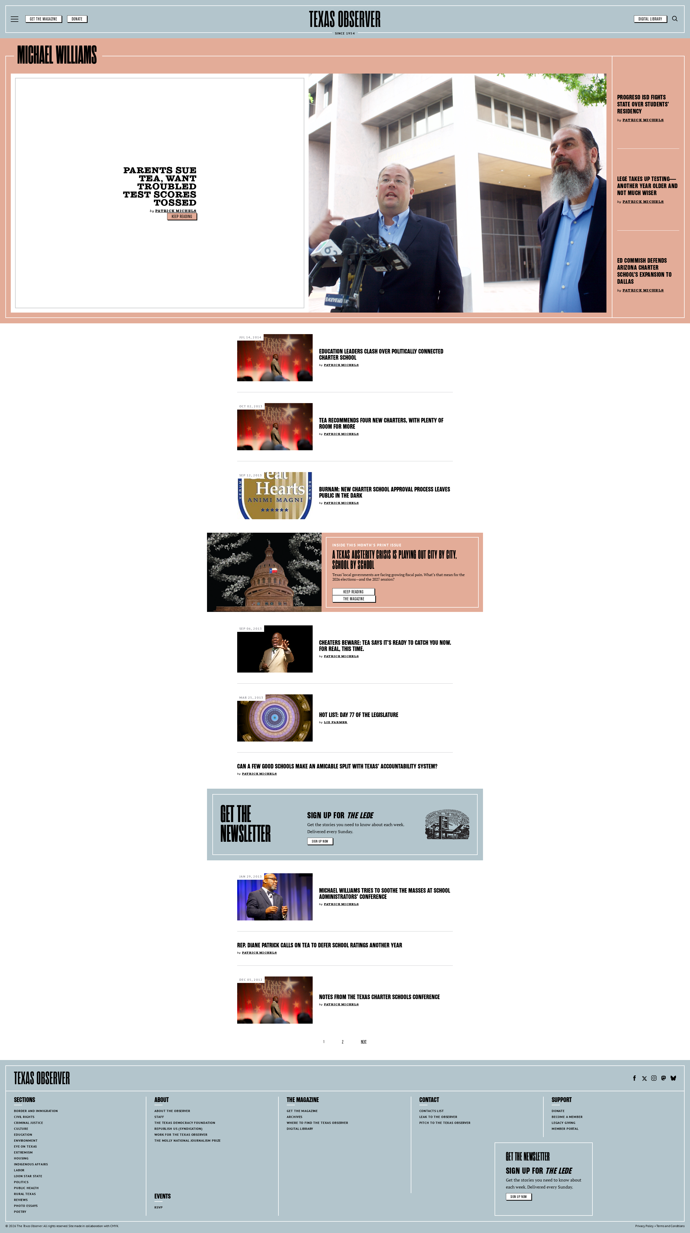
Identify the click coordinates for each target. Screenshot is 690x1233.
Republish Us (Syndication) (178, 1129)
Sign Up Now (320, 841)
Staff (159, 1117)
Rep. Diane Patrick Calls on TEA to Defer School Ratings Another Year (319, 945)
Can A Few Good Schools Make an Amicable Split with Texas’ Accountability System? (337, 766)
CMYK (114, 1226)
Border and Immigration (36, 1111)
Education (23, 1134)
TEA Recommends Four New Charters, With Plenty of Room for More (381, 423)
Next (364, 1042)
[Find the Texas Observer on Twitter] (644, 1079)
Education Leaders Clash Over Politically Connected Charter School (381, 354)
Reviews (21, 1200)
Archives (294, 1117)
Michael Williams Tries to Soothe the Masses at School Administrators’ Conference (384, 893)
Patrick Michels (175, 211)
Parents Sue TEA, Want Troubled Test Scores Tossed (159, 186)
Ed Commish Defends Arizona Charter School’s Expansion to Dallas (644, 271)
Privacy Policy (644, 1226)
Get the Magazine (43, 19)
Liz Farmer (336, 722)
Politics (21, 1182)
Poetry (20, 1212)
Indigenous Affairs (31, 1164)
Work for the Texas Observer (180, 1134)
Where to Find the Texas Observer (317, 1123)
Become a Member (567, 1117)
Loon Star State (28, 1176)
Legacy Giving (563, 1123)
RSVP (158, 1207)
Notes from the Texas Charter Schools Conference (379, 997)
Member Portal (565, 1129)
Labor (19, 1170)
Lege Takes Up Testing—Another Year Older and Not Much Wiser (647, 186)
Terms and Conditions (670, 1226)
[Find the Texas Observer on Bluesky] (673, 1079)
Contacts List (431, 1111)
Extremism (23, 1152)
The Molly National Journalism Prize (187, 1140)
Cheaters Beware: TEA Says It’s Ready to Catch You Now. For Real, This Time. (385, 646)
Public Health (26, 1188)
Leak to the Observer (438, 1117)
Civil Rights (24, 1117)
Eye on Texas (25, 1146)
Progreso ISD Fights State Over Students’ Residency (643, 104)
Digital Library (650, 19)
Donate (77, 19)
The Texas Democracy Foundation (184, 1123)
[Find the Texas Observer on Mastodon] (663, 1079)
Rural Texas (25, 1194)
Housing (21, 1158)
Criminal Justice (28, 1123)
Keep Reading (182, 216)
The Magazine (354, 599)
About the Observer (172, 1111)
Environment (25, 1140)
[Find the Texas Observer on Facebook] (634, 1079)
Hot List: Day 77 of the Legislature (358, 715)
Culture (21, 1129)
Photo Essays (26, 1206)
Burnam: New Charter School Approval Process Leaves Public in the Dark (384, 492)
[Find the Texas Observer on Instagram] (654, 1079)
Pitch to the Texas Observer (445, 1123)
